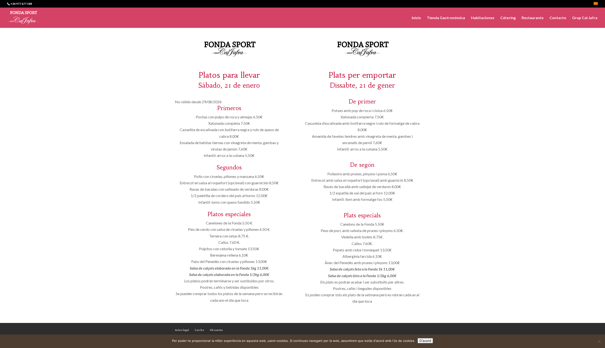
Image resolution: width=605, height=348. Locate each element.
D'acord (425, 341)
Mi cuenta (216, 330)
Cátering (508, 18)
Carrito (199, 330)
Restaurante (533, 18)
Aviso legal (182, 330)
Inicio (416, 18)
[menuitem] (596, 5)
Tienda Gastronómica (446, 18)
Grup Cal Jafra (584, 18)
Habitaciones (482, 18)
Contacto (557, 18)
